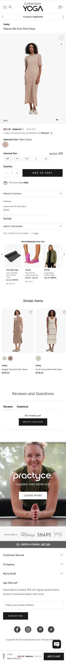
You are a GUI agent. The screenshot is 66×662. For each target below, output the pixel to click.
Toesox (28, 270)
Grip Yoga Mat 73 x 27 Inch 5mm (11, 275)
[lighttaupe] (10, 358)
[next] (63, 17)
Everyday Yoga (12, 270)
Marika (47, 270)
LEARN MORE (33, 495)
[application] (57, 644)
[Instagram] (29, 629)
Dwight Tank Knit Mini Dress (14, 367)
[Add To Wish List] (61, 37)
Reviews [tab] (8, 407)
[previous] (3, 17)
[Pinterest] (40, 629)
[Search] (10, 7)
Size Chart (53, 153)
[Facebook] (17, 629)
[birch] (5, 358)
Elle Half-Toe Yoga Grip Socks (31, 274)
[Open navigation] (5, 7)
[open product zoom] (61, 44)
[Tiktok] (51, 629)
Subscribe (15, 616)
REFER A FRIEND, (35, 544)
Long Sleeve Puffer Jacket (49, 274)
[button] (10, 284)
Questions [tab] (22, 407)
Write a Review (35, 423)
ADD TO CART (53, 656)
